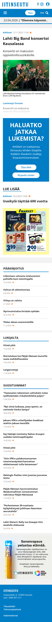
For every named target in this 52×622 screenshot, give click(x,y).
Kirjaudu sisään (26, 175)
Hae (42, 12)
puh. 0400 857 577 (12, 597)
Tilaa (30, 12)
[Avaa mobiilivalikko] (5, 13)
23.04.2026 (26, 20)
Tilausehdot (9, 606)
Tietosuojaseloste (12, 609)
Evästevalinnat (11, 615)
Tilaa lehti (26, 167)
